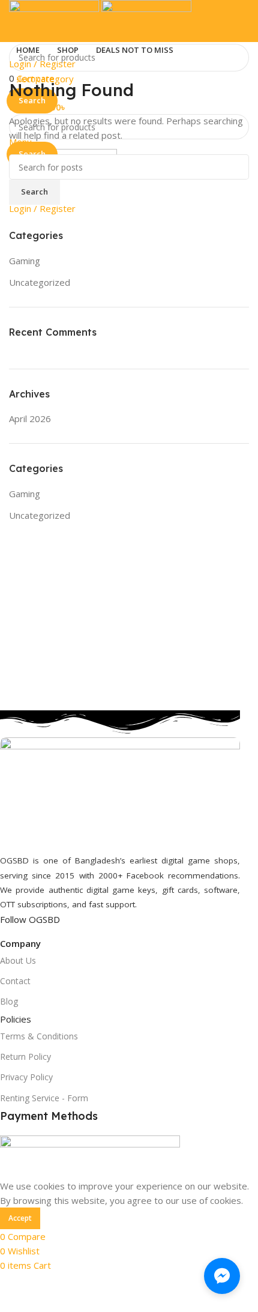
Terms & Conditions (39, 1036)
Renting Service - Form (44, 1098)
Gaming (24, 261)
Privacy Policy (26, 1077)
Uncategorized (39, 282)
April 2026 (30, 419)
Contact (15, 981)
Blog (9, 1001)
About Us (18, 960)
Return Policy (25, 1056)
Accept (20, 1218)
